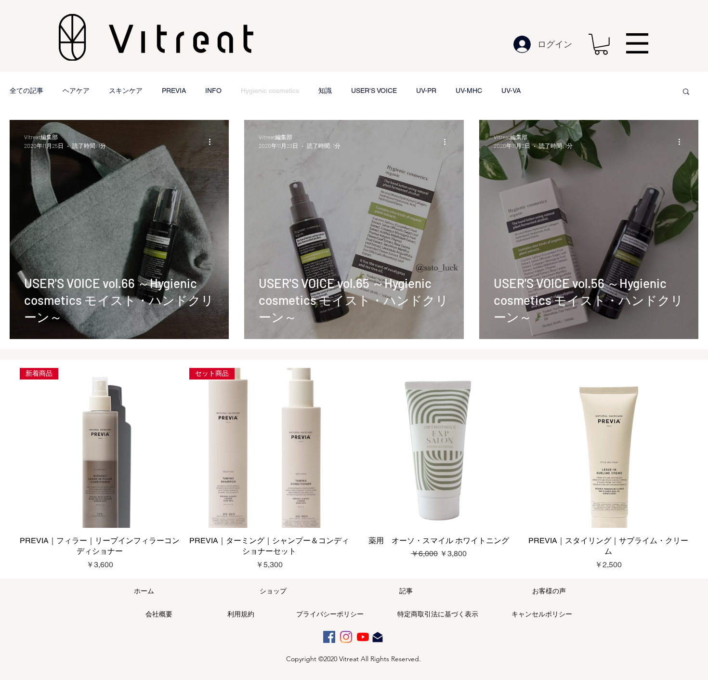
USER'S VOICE (374, 90)
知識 (325, 90)
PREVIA (174, 90)
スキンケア (126, 90)
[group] (354, 469)
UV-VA (511, 90)
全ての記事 (26, 90)
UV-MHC (469, 90)
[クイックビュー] (439, 448)
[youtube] (363, 637)
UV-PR (426, 90)
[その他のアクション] (213, 141)
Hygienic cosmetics (270, 90)
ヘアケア (76, 90)
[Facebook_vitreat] (329, 637)
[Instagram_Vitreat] (346, 637)
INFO (213, 90)
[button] (601, 44)
